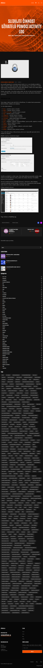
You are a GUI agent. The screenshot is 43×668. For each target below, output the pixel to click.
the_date (10, 516)
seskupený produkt (13, 502)
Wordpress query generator (17, 583)
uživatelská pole (4, 525)
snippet (25, 507)
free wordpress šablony (25, 417)
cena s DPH (4, 390)
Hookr (26, 433)
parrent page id (28, 471)
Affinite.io (3, 3)
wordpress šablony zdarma (26, 585)
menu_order (11, 455)
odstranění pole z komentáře (15, 469)
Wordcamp (25, 556)
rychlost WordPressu (25, 498)
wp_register (4, 603)
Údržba (22, 339)
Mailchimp (3, 453)
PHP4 (10, 473)
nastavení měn (20, 460)
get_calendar (19, 424)
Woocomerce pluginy (5, 538)
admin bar (3, 377)
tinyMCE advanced (20, 520)
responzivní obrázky (37, 496)
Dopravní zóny (29, 399)
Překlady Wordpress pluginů (22, 317)
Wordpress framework (35, 574)
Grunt (36, 431)
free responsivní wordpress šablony (7, 415)
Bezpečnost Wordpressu (4, 82)
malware (9, 453)
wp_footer (31, 599)
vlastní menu (14, 527)
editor (24, 404)
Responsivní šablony (22, 325)
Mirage (36, 455)
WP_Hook (3, 601)
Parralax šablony (20, 471)
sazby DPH (16, 500)
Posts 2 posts (14, 482)
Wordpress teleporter (12, 592)
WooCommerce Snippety (22, 353)
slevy (16, 507)
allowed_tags (24, 379)
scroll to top (29, 500)
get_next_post (4, 426)
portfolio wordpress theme (6, 480)
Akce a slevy (22, 276)
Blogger (17, 386)
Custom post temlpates (34, 395)
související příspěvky (11, 509)
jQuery (22, 300)
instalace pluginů (36, 435)
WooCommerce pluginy (22, 350)
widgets (10, 534)
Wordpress (22, 355)
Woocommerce (22, 344)
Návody (22, 307)
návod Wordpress (37, 462)
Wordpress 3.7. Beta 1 (12, 561)
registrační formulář (31, 491)
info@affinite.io (6, 635)
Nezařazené (22, 308)
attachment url (18, 381)
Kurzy (22, 303)
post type (20, 480)
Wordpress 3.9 (29, 561)
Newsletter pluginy (31, 464)
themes (10, 518)
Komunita (22, 301)
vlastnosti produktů (26, 529)
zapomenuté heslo (5, 608)
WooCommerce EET (27, 545)
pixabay (27, 473)
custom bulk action (9, 395)
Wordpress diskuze (5, 572)
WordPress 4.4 (23, 563)
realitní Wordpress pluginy (34, 489)
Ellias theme (38, 404)
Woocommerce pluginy (24, 552)
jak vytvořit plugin (4, 444)
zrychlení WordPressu (25, 612)
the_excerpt (16, 516)
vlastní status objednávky (6, 529)
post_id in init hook (27, 480)
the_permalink (23, 516)
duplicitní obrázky (17, 404)
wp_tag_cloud (10, 603)
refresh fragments (13, 491)
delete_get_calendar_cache (26, 397)
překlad (26, 482)
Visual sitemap (34, 525)
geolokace (24, 422)
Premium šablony (22, 319)
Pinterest (21, 473)
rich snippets (17, 498)
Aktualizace (22, 278)
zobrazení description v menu (14, 610)
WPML (22, 366)
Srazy (22, 334)
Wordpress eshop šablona (16, 574)
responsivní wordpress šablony (15, 496)
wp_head (37, 599)
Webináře (22, 343)
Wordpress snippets (5, 590)
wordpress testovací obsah (33, 592)
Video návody (22, 341)
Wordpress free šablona (5, 576)
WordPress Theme (5, 594)
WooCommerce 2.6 (30, 538)
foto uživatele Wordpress (5, 413)
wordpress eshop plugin (5, 574)
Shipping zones (20, 502)
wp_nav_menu (22, 601)
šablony (3, 500)
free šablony (24, 415)
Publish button (12, 489)
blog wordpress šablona (9, 386)
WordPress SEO (22, 360)
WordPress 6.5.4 (36, 565)
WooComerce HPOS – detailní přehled (12, 254)
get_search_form (17, 426)
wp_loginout (10, 601)
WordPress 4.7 (37, 563)
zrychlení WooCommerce (6, 612)
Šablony (22, 328)
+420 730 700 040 (4, 650)
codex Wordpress (33, 390)
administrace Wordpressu (28, 377)
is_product (10, 442)
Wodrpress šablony (5, 536)
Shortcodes (22, 330)
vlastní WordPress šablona (16, 529)
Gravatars (31, 431)
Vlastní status (33, 527)
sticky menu (4, 511)
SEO (34, 500)
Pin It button (15, 473)
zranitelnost (24, 610)
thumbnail (29, 518)
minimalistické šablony (28, 455)
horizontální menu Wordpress (34, 433)
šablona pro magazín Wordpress (36, 498)
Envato (3, 406)
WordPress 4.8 (13, 565)
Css (22, 291)
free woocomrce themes (5, 417)
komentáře (34, 446)
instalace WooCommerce (18, 437)
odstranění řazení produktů (26, 469)
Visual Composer (26, 525)
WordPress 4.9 (28, 565)
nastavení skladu (4, 462)
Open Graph (4, 471)
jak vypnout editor (36, 442)
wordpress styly (4, 592)
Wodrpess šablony (30, 534)
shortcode (33, 502)
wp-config (16, 603)
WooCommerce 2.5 (22, 538)
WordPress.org (12, 217)
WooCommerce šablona (16, 554)
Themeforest (36, 516)
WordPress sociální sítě (35, 590)
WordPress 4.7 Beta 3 (5, 565)
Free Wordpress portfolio (16, 417)
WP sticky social (4, 599)
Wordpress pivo (21, 581)
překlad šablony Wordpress (34, 482)
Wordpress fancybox (26, 574)
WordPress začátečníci (22, 364)
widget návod (4, 534)
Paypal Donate (4, 473)
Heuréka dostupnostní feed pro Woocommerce (15, 433)
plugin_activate (4, 478)
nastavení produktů (36, 460)
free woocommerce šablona (33, 415)
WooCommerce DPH (18, 545)
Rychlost (22, 326)
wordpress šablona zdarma (6, 585)
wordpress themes (13, 594)
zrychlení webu (30, 610)
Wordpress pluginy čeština (6, 583)
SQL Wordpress (28, 509)
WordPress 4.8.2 (21, 565)
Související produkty (21, 509)
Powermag (21, 482)
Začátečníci (22, 368)
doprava (15, 399)
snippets (30, 507)
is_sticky (21, 442)
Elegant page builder (30, 404)
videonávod (11, 525)
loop (33, 451)
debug (18, 397)
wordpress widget (29, 594)
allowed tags (18, 379)
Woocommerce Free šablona (6, 547)
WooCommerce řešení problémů (22, 352)
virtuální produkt (18, 525)
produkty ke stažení (25, 487)
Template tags (22, 337)
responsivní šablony (5, 496)
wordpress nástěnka (5, 581)
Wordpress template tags (22, 592)
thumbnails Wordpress (5, 520)
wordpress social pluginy (25, 590)
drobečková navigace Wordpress (7, 404)
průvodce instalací (5, 489)
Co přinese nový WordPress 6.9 (11, 260)
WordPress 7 (28, 567)
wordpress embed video (26, 572)
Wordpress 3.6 (4, 561)
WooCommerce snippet (36, 554)
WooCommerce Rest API (5, 554)
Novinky (22, 310)
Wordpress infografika (35, 576)
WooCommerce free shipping (18, 547)
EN (36, 2)
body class (35, 386)
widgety (15, 534)
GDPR (10, 422)
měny (16, 455)
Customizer (3, 397)
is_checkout (4, 442)
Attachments (22, 280)
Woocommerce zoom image (16, 556)
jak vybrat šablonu (28, 442)
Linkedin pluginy (13, 451)
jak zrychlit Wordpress (26, 444)
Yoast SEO (31, 603)
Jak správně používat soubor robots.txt (13, 266)
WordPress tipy (22, 362)
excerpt (33, 406)
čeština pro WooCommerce (12, 390)
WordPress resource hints (28, 583)
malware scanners (16, 453)
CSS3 (3, 395)
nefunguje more (12, 464)
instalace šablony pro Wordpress (7, 437)
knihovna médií (28, 446)
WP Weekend (17, 599)
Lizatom (20, 451)
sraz (34, 509)
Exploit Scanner (11, 408)
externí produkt (19, 408)
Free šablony (22, 294)
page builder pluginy (12, 471)
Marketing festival (24, 453)
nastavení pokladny (28, 460)
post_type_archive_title (36, 480)
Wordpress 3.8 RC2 (22, 561)
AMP (30, 379)
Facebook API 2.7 (27, 408)
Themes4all (15, 518)
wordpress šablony (16, 585)
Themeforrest (4, 518)
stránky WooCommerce (29, 511)
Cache (22, 285)
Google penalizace (14, 431)
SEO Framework (4, 502)
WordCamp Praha (32, 556)
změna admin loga (5, 610)
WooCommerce (13, 538)
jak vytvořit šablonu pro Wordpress (15, 444)
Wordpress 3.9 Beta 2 (14, 563)
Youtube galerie (38, 603)
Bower (3, 388)
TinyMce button (28, 520)
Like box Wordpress (5, 451)
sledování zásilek (9, 507)
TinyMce (13, 520)
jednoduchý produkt (5, 446)
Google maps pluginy (5, 431)
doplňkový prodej (8, 399)
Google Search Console (23, 431)
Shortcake (27, 502)
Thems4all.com (22, 518)
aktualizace (3, 379)
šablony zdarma (9, 500)
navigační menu (29, 462)
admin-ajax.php (19, 377)
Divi (2, 399)
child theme (21, 390)
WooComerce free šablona (29, 536)
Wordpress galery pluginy (16, 576)
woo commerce (13, 536)
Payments (34, 471)
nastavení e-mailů (12, 460)
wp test (11, 599)
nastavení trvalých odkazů (14, 462)
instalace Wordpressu (28, 437)
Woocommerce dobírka (30, 543)
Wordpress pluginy (11, 82)
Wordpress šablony (22, 359)
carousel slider (31, 388)
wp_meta (15, 601)
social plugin (36, 507)
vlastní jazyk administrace (6, 527)
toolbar (34, 520)
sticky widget (17, 511)
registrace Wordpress (22, 491)
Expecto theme (4, 408)
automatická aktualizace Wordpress (28, 381)
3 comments (19, 82)
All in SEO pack (10, 379)
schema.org (23, 500)
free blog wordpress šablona (16, 413)
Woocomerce (20, 536)
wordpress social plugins (14, 590)
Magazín (22, 305)
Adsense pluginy (37, 377)
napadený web (4, 460)
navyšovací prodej (5, 464)
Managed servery (39, 665)
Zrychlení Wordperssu (15, 612)
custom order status (25, 395)
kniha (22, 446)
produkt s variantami (11, 487)
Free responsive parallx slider (28, 413)
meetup (38, 453)
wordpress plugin (29, 581)
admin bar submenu (11, 377)
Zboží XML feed (31, 608)
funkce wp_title (4, 422)
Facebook (31, 661)
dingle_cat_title (35, 397)
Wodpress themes (22, 534)
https (11, 435)
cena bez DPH (38, 388)
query (18, 489)
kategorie (12, 446)
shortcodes (39, 502)
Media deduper (32, 453)
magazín (38, 451)
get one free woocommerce (33, 422)
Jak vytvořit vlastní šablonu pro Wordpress (22, 298)
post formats (14, 480)
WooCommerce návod (5, 552)
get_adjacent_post (5, 424)
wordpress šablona (37, 583)
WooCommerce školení (26, 554)
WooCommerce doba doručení (19, 543)
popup (29, 478)
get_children (26, 424)
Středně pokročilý (22, 335)
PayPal (40, 471)
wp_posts (28, 601)
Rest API (3, 498)
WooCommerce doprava (22, 346)
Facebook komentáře (35, 408)
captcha (25, 388)
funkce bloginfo (34, 417)
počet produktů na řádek (13, 478)
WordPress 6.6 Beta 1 (12, 567)
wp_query (34, 601)
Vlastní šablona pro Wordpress (24, 527)
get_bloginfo (12, 424)
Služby (23, 638)
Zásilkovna (12, 608)
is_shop (15, 442)
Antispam (3, 381)
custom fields (17, 395)
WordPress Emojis (35, 572)
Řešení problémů (22, 323)
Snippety (22, 332)
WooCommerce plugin (15, 552)
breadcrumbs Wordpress (17, 388)
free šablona (17, 415)
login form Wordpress (27, 451)
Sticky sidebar (10, 511)
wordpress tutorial (21, 594)
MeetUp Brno (4, 455)
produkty (18, 487)
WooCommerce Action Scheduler (7, 543)
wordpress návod (13, 581)
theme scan (30, 516)
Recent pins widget (5, 491)
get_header (32, 424)
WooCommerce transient (6, 556)
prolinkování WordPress (34, 487)
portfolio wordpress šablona (36, 478)
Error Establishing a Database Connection (13, 406)
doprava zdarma (21, 399)
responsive (38, 491)
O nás (23, 634)
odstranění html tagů (5, 469)
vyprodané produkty (35, 529)
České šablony (22, 287)
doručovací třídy (36, 399)
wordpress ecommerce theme (15, 572)
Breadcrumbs (9, 388)
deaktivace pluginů (11, 397)
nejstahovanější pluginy (21, 464)
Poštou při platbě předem (6, 482)
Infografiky (22, 296)
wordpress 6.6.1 (21, 567)
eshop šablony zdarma (26, 406)
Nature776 (22, 462)
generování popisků (17, 422)
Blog (13, 35)
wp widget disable (24, 599)
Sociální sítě (4, 509)
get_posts (10, 426)
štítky (23, 511)
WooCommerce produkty (35, 552)
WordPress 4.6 (30, 563)
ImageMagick (29, 435)
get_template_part (32, 426)
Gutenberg (3, 433)
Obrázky (22, 312)
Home (9, 35)
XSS (26, 603)
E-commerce (22, 292)
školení (3, 507)
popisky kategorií (22, 478)
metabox (21, 455)
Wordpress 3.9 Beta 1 (5, 563)
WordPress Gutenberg (26, 576)
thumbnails (35, 518)
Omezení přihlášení (36, 469)
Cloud (23, 631)
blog (2, 386)
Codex (22, 289)
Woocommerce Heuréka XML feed (30, 547)
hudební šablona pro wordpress (20, 435)
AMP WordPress (36, 379)
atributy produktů (10, 381)
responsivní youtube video (27, 496)
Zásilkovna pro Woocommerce (21, 608)
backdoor (37, 381)
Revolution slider (9, 498)
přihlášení (3, 487)
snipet (20, 507)
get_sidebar (24, 426)
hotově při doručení (5, 435)
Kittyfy (17, 446)
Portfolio (22, 314)
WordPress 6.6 (4, 567)
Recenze (22, 321)
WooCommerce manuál (22, 348)
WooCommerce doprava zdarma (7, 545)
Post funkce (22, 316)
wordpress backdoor (36, 567)
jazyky (34, 444)
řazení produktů (24, 489)
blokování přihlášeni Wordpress (26, 386)
